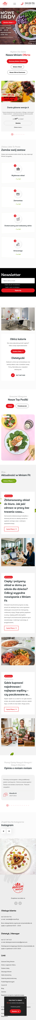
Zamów (18, 123)
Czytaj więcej (10, 529)
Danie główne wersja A (18, 107)
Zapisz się (18, 290)
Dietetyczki (18, 358)
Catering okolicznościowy (8, 978)
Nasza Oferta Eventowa (17, 72)
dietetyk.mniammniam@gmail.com (16, 942)
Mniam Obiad (17, 67)
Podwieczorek (22, 406)
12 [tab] (29, 806)
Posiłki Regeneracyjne (7, 981)
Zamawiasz (18, 200)
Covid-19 (4, 985)
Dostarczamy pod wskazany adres (18, 226)
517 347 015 (7, 939)
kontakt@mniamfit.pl (12, 919)
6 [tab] (17, 806)
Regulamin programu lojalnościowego (12, 995)
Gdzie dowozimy (6, 975)
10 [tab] (25, 806)
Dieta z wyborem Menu (8, 965)
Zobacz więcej (8, 481)
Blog (2, 988)
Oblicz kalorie (18, 339)
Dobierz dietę (17, 351)
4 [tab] (18, 135)
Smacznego (18, 251)
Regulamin (4, 1016)
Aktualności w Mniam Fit (15, 475)
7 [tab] (19, 806)
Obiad (10, 406)
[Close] (25, 998)
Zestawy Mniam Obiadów (17, 61)
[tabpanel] (18, 106)
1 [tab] (12, 135)
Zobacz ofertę (8, 23)
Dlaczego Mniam (6, 971)
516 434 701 (30, 3)
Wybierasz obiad (18, 175)
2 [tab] (14, 135)
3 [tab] (16, 135)
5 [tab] (20, 135)
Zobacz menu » (18, 127)
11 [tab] (27, 806)
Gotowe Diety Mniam (7, 961)
